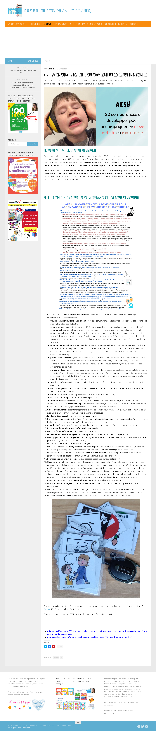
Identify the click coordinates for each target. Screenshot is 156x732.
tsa (62, 657)
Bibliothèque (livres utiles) (115, 24)
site (139, 446)
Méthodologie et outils (16, 24)
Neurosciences (35, 24)
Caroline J (51, 69)
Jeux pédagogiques (60, 24)
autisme (56, 657)
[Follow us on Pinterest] (36, 61)
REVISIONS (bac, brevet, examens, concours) (86, 24)
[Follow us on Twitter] (33, 61)
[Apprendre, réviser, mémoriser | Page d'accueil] (15, 10)
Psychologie (47, 24)
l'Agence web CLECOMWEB (21, 728)
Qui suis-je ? (134, 24)
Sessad (47, 609)
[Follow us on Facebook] (29, 61)
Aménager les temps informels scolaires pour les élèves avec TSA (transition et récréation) (89, 637)
